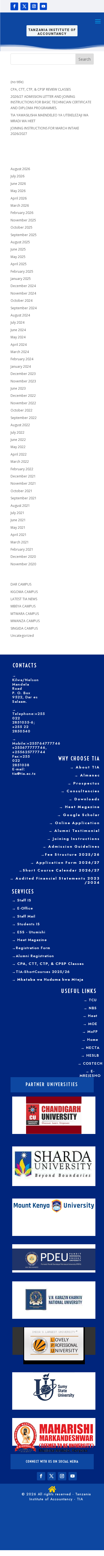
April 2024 (19, 344)
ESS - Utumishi (31, 932)
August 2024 (20, 315)
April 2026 (19, 198)
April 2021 (19, 534)
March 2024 (20, 351)
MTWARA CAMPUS (25, 613)
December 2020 (23, 556)
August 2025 (20, 242)
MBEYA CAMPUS (23, 606)
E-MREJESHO (90, 1073)
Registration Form (33, 948)
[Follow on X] (24, 6)
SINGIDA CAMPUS (24, 628)
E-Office (25, 908)
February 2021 (22, 549)
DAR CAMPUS (21, 584)
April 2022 (19, 454)
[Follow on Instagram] (34, 6)
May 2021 (18, 527)
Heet (92, 1015)
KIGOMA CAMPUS (24, 591)
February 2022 (22, 469)
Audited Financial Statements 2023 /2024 (58, 880)
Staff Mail (26, 916)
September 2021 (24, 498)
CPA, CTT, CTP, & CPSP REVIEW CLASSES (41, 89)
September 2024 (24, 308)
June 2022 (18, 439)
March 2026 (20, 205)
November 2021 (23, 483)
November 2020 (23, 564)
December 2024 (23, 285)
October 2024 (21, 300)
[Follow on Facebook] (14, 6)
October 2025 (21, 227)
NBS (93, 1008)
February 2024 (22, 359)
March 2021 (20, 542)
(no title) (17, 82)
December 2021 (23, 476)
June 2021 (18, 520)
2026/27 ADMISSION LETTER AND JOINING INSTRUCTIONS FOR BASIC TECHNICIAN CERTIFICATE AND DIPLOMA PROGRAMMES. (51, 102)
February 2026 (22, 212)
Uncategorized (22, 635)
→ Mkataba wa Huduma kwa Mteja (47, 979)
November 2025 (23, 220)
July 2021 (17, 512)
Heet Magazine (82, 806)
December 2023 (23, 373)
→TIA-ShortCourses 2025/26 (41, 971)
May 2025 (18, 256)
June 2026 (18, 183)
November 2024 (23, 293)
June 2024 (18, 330)
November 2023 (23, 381)
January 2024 (21, 366)
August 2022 (20, 425)
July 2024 (17, 322)
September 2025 (24, 234)
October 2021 (21, 491)
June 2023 (18, 388)
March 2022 (20, 461)
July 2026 (17, 176)
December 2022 (23, 395)
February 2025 (22, 271)
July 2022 (17, 432)
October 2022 (21, 410)
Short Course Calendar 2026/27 (61, 870)
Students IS (28, 924)
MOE (92, 1023)
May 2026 (18, 190)
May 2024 (18, 337)
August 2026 (20, 169)
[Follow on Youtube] (43, 6)
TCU (93, 1000)
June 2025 (18, 249)
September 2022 (24, 417)
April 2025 (19, 264)
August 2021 (20, 505)
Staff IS (24, 900)
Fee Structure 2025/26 (72, 854)
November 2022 (23, 403)
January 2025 (21, 278)
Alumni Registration (35, 956)
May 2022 (18, 446)
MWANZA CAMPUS (25, 621)
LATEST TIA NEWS (24, 599)
